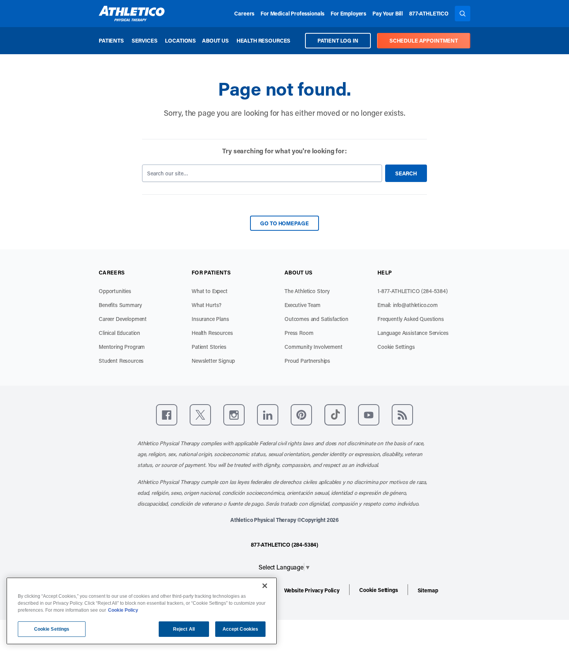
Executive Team (302, 305)
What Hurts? (206, 305)
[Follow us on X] (200, 414)
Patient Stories (209, 346)
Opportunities (115, 291)
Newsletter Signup (213, 360)
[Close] (264, 585)
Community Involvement (313, 346)
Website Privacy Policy (311, 590)
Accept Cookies (241, 629)
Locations (180, 40)
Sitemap (428, 590)
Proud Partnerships (307, 360)
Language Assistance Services (413, 332)
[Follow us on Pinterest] (301, 414)
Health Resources (263, 40)
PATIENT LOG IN (337, 40)
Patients (111, 40)
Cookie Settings (396, 346)
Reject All (184, 629)
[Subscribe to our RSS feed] (402, 414)
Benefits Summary (120, 305)
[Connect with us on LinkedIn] (267, 414)
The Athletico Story (307, 291)
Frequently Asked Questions (410, 318)
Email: (407, 305)
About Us (215, 40)
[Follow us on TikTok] (335, 414)
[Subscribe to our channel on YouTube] (368, 414)
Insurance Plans (210, 318)
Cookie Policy (123, 610)
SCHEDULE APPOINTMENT (423, 40)
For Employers (348, 13)
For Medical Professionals (292, 13)
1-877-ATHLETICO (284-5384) (412, 291)
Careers (244, 13)
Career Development (123, 318)
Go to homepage (284, 223)
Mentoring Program (122, 346)
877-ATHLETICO (429, 13)
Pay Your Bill (387, 13)
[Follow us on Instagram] (234, 414)
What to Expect (210, 291)
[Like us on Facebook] (166, 414)
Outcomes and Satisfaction (316, 318)
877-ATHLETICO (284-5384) (284, 544)
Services (145, 40)
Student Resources (121, 360)
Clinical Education (119, 332)
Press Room (298, 332)
